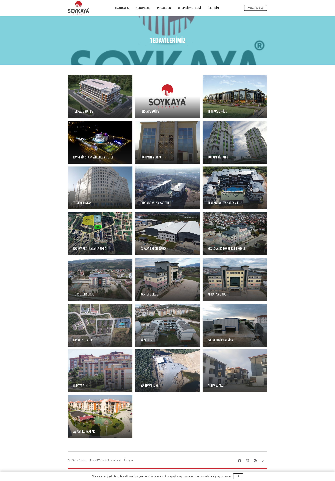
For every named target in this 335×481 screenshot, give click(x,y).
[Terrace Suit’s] (167, 96)
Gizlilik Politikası (77, 460)
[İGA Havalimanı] (167, 370)
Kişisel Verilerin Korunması (105, 460)
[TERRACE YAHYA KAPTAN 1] (235, 187)
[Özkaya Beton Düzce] (167, 233)
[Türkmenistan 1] (100, 187)
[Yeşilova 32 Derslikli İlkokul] (235, 233)
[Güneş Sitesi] (235, 370)
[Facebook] (239, 461)
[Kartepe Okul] (167, 279)
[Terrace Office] (235, 96)
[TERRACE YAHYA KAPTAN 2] (167, 187)
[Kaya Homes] (167, 325)
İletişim (128, 460)
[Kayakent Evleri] (100, 325)
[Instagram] (247, 461)
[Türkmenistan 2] (235, 142)
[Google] (255, 461)
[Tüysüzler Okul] (100, 279)
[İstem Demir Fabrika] (235, 325)
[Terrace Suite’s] (100, 96)
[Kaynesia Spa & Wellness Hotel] (100, 142)
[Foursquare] (263, 461)
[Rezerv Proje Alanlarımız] (100, 233)
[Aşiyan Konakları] (100, 416)
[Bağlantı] (78, 8)
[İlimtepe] (100, 370)
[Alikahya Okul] (235, 279)
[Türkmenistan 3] (167, 142)
